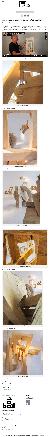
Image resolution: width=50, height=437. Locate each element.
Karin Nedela (13, 22)
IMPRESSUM (41, 435)
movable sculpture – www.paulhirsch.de (12, 58)
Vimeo (34, 58)
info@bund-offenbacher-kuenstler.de (13, 414)
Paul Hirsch (28, 58)
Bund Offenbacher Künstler (26, 9)
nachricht (5, 383)
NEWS (9, 383)
